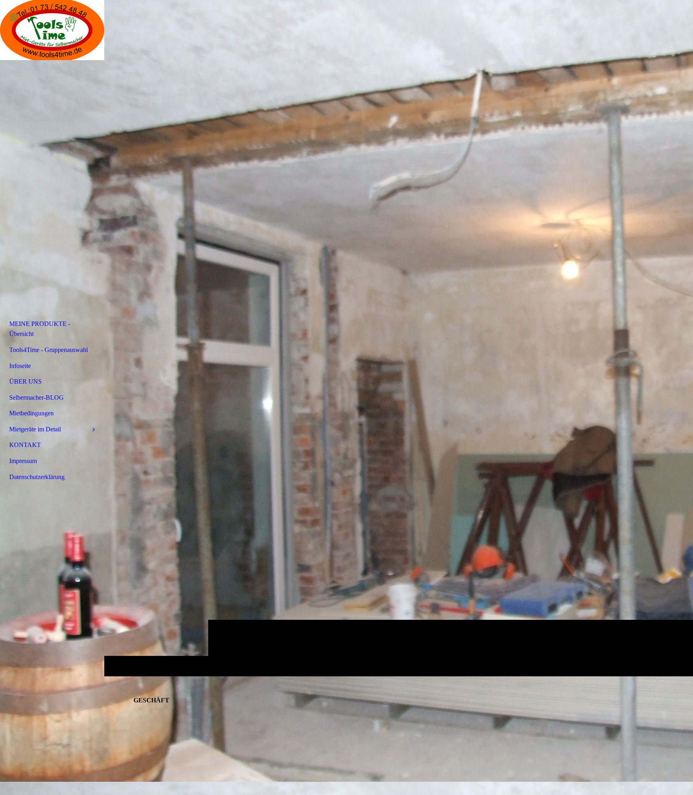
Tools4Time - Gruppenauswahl (48, 349)
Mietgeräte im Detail (35, 429)
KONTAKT (25, 444)
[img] (398, 338)
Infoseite (20, 365)
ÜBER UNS (25, 381)
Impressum (23, 460)
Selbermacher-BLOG (36, 397)
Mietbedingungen (31, 413)
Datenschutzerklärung (37, 476)
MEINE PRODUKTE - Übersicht (39, 329)
